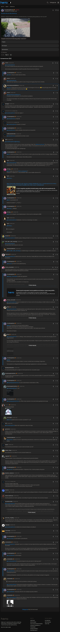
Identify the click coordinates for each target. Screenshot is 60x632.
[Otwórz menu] (58, 2)
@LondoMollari (10, 555)
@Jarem (9, 74)
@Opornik (9, 419)
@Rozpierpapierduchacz (13, 382)
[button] (15, 27)
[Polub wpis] (58, 10)
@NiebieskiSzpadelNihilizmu (14, 94)
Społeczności (34, 628)
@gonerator (10, 439)
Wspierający (33, 630)
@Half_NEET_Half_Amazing (13, 250)
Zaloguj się (53, 2)
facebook (47, 620)
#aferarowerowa (40, 144)
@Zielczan (9, 263)
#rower (7, 13)
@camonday (10, 538)
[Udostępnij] (11, 55)
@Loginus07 (10, 469)
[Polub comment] (57, 63)
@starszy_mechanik (12, 276)
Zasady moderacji (35, 625)
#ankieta (3, 13)
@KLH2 (8, 154)
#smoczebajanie (22, 171)
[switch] (10, 2)
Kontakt (32, 620)
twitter (47, 623)
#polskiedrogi (13, 13)
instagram (48, 622)
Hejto (2, 6)
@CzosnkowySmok (10, 65)
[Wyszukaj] (47, 2)
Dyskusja (12, 6)
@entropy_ (17, 141)
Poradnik (32, 627)
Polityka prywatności (36, 623)
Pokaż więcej (32, 285)
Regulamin (33, 622)
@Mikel (8, 325)
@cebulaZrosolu (11, 118)
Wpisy (7, 6)
